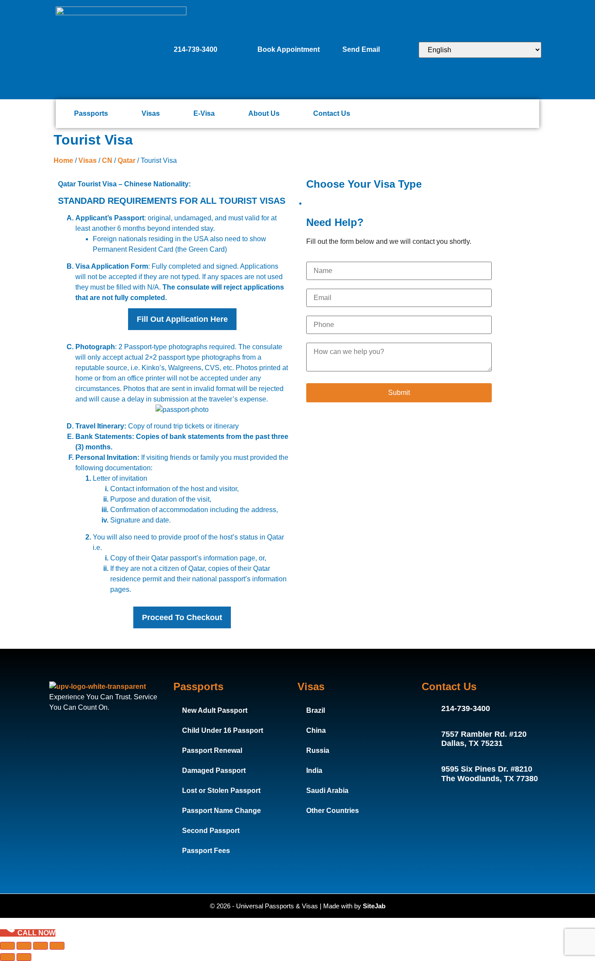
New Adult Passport (214, 710)
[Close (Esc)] (57, 946)
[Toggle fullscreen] (24, 946)
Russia (317, 750)
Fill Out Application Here (182, 319)
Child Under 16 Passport (222, 730)
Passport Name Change (221, 810)
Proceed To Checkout (182, 617)
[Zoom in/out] (7, 946)
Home (63, 160)
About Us (264, 113)
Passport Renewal (212, 750)
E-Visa (204, 113)
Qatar (126, 160)
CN (107, 160)
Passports (91, 113)
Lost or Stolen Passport (221, 790)
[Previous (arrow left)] (7, 957)
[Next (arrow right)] (24, 957)
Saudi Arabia (327, 790)
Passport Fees (206, 850)
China (316, 730)
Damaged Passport (214, 770)
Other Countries (332, 810)
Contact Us (331, 113)
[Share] (40, 946)
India (314, 770)
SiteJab (374, 906)
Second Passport (211, 830)
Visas (151, 113)
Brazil (315, 710)
